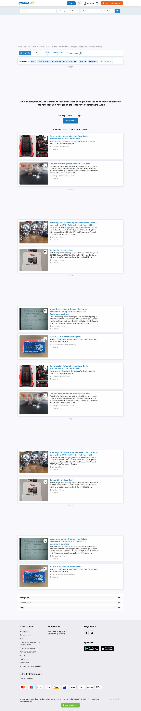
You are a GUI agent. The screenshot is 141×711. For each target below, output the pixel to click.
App (72, 3)
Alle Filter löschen (105, 61)
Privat (47, 53)
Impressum (24, 663)
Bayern (82, 61)
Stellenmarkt (70, 121)
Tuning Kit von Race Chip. (61, 250)
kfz (32, 61)
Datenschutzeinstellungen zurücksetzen (30, 643)
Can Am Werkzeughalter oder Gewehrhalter (70, 164)
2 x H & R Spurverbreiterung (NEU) (65, 337)
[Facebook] (86, 632)
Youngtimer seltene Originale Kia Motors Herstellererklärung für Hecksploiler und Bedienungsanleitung (68, 311)
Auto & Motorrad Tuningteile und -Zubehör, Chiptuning (56, 61)
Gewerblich (57, 53)
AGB (22, 639)
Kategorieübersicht (28, 652)
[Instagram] (92, 632)
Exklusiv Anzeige (26, 679)
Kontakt (23, 655)
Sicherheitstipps (26, 635)
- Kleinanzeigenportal (57, 632)
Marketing (24, 659)
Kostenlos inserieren (113, 3)
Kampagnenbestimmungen (31, 666)
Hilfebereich (25, 631)
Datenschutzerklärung (29, 648)
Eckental (92, 61)
